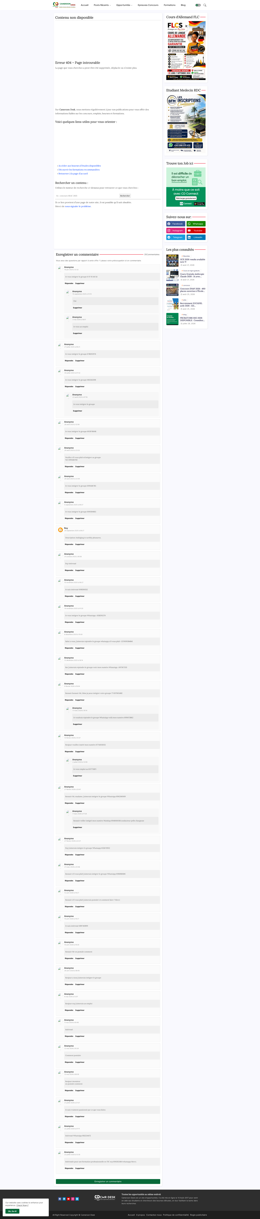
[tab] (84, 5)
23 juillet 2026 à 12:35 (72, 1155)
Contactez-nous (154, 1215)
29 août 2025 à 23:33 (72, 450)
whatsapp (198, 223)
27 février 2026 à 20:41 (72, 789)
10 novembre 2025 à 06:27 (73, 582)
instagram (178, 230)
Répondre (69, 283)
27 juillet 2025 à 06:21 (72, 347)
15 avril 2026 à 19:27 (71, 919)
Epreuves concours (148, 5)
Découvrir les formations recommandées (79, 169)
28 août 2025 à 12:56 (71, 424)
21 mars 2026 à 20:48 (72, 867)
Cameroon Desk (87, 1215)
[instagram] (72, 1199)
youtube (198, 230)
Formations (170, 5)
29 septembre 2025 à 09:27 (74, 531)
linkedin (198, 237)
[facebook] (59, 1199)
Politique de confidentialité (176, 1215)
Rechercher (125, 196)
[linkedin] (64, 1199)
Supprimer (79, 283)
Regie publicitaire (198, 1215)
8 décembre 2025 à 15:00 (73, 634)
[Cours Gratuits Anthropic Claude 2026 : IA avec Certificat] (172, 275)
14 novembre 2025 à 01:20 (73, 608)
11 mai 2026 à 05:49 (71, 1022)
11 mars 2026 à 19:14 (79, 710)
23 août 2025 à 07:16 (79, 397)
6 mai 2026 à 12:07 (71, 997)
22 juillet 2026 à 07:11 (72, 1129)
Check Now (21, 1205)
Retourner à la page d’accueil (73, 173)
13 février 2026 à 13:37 (72, 738)
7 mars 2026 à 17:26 (79, 814)
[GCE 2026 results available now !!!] (172, 260)
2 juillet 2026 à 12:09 (79, 762)
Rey (66, 528)
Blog (183, 5)
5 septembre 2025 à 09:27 (73, 505)
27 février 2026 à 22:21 (72, 841)
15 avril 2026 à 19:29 (71, 945)
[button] (198, 5)
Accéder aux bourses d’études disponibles (79, 165)
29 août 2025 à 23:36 (72, 479)
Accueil (84, 5)
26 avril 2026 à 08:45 (72, 971)
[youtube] (68, 1199)
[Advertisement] (108, 41)
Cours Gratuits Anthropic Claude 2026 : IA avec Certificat (192, 275)
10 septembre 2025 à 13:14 (82, 294)
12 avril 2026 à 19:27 (71, 893)
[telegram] (77, 1199)
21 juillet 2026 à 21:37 (72, 1103)
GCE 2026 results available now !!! (192, 260)
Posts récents (101, 5)
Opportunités (123, 5)
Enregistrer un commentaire (108, 1181)
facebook (178, 223)
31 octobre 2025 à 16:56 (73, 557)
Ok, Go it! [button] (12, 1211)
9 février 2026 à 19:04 (72, 686)
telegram (177, 237)
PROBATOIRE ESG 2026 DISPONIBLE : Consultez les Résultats (191, 319)
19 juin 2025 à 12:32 (71, 270)
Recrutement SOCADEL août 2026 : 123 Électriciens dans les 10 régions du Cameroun (191, 304)
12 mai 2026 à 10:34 (71, 1048)
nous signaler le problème (78, 206)
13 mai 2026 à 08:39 (71, 1074)
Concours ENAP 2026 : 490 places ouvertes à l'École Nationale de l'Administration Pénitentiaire (192, 289)
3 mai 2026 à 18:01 (79, 320)
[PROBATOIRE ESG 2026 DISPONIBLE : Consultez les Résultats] (172, 319)
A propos (140, 1215)
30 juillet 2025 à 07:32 (72, 373)
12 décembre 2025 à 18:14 (73, 660)
